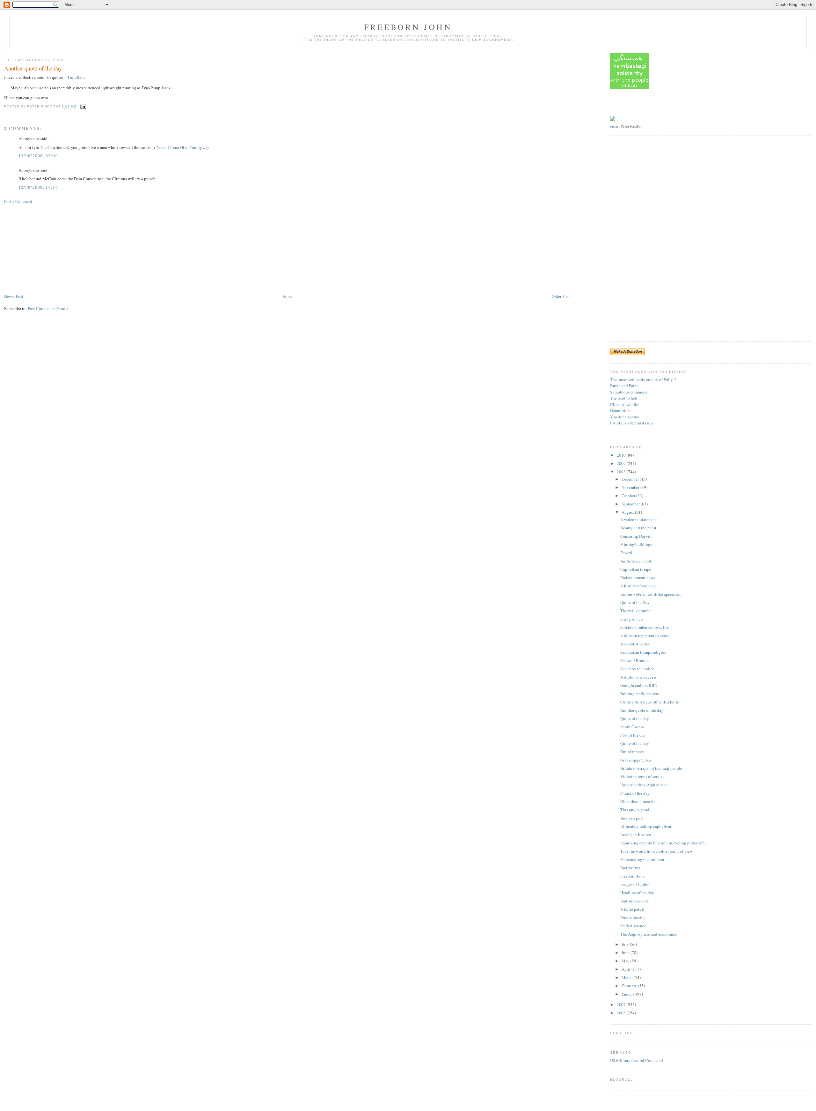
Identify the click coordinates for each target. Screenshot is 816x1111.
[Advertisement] (52, 248)
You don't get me (624, 417)
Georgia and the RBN (638, 685)
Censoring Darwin (636, 536)
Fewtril (626, 553)
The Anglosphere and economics (648, 934)
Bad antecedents (634, 901)
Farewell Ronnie (634, 660)
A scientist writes (635, 644)
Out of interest (632, 751)
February (630, 986)
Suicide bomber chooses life (644, 627)
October (629, 495)
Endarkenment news (637, 577)
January (629, 994)
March (628, 977)
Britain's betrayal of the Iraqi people (651, 768)
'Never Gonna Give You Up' (179, 147)
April (626, 969)
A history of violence (638, 586)
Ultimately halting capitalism (645, 826)
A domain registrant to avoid (645, 635)
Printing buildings (636, 544)
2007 (622, 1004)
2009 (622, 463)
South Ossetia (632, 727)
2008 (622, 472)
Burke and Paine (624, 385)
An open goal (632, 818)
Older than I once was (638, 801)
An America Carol (635, 561)
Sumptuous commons (628, 392)
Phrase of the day (635, 793)
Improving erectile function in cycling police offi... (664, 843)
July (626, 944)
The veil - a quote (635, 611)
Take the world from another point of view (656, 851)
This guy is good (634, 810)
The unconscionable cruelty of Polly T (643, 379)
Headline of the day (637, 892)
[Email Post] (82, 106)
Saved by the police (637, 669)
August (628, 512)
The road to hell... (625, 398)
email (615, 126)
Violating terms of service (642, 776)
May (626, 961)
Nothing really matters (639, 693)
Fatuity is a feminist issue (632, 423)
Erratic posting (633, 917)
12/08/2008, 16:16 (38, 187)
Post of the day (633, 735)
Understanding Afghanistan (644, 785)
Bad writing (630, 868)
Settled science (633, 926)
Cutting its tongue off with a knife (649, 702)
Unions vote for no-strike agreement (651, 594)
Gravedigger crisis (636, 760)
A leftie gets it (632, 909)
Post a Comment (18, 201)
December (631, 479)
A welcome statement (638, 519)
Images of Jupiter (635, 884)
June (626, 952)
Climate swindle (624, 404)
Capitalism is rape (635, 569)
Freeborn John (408, 26)
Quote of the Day (635, 602)
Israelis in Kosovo (635, 834)
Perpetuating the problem (642, 859)
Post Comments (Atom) (48, 308)
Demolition (620, 410)
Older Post (561, 296)
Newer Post (13, 296)
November (631, 487)
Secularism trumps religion (643, 652)
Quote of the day (634, 718)
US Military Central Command (636, 1060)
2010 (622, 455)
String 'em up (631, 619)
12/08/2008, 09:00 (38, 155)
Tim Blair (75, 77)
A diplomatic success (638, 677)
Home (287, 296)
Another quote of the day (33, 68)
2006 (622, 1013)
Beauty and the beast (638, 528)
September (631, 504)
